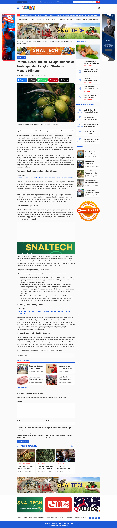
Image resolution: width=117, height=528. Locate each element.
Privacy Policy (55, 518)
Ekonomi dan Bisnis (26, 15)
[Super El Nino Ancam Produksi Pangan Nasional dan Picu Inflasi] (80, 154)
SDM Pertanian (92, 15)
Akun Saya (25, 518)
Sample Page (69, 518)
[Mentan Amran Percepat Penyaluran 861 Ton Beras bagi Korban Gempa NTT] (80, 193)
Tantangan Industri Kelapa (56, 350)
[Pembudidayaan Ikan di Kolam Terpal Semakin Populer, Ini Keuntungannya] (45, 455)
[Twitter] (99, 518)
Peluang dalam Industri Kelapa (39, 350)
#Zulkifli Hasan (93, 19)
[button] (98, 2)
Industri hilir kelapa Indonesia (26, 210)
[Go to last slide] (72, 446)
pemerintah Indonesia (39, 256)
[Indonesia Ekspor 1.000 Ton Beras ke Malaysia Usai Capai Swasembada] (80, 183)
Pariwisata (58, 15)
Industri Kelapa (25, 350)
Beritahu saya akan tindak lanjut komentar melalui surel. (30, 436)
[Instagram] (93, 518)
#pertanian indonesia (65, 19)
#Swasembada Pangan (80, 19)
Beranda (19, 518)
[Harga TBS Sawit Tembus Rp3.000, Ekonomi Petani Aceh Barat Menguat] (80, 173)
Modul (45, 15)
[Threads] (96, 518)
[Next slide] (74, 446)
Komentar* (20, 401)
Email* (48, 420)
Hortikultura (37, 15)
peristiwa (66, 15)
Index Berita (41, 518)
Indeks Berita (33, 518)
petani (69, 140)
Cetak (44, 75)
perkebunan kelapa (51, 135)
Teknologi (60, 465)
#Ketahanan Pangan (35, 19)
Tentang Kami (78, 518)
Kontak (48, 518)
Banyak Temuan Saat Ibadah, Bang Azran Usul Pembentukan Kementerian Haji (46, 178)
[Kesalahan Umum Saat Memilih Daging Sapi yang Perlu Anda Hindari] (22, 380)
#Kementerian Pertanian (50, 19)
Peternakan (82, 15)
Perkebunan (74, 15)
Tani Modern (87, 91)
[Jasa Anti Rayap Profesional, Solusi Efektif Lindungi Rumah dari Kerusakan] (51, 369)
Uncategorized (21, 57)
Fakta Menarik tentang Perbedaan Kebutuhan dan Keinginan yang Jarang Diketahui (44, 313)
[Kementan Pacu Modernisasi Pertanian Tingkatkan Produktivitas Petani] (80, 164)
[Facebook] (90, 518)
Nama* (19, 420)
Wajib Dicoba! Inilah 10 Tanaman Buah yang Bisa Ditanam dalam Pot (91, 112)
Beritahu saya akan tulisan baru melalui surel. (59, 436)
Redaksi (62, 518)
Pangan (51, 15)
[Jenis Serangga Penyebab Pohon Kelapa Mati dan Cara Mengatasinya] (26, 455)
